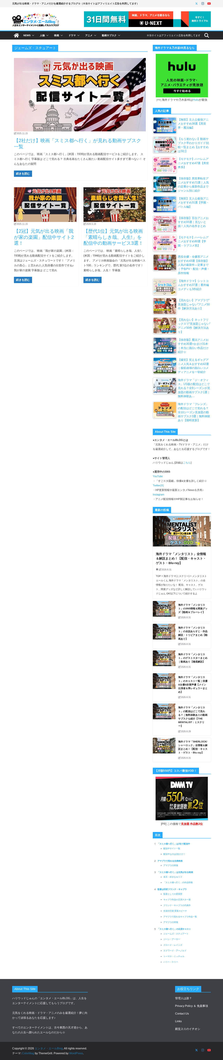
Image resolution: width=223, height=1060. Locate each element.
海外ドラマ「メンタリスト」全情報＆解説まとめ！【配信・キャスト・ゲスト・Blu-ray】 (181, 558)
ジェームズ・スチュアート (176, 933)
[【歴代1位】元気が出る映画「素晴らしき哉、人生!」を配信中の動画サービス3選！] (114, 204)
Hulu (196, 99)
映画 (56, 35)
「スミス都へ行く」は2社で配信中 (173, 844)
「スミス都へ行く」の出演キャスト (174, 929)
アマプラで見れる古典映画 (170, 861)
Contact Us (182, 1013)
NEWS (26, 35)
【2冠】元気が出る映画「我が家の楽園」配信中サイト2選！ (44, 237)
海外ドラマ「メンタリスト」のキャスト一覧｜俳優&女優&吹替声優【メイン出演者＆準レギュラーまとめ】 (192, 684)
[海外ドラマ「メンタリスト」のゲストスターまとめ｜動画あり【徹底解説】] (164, 660)
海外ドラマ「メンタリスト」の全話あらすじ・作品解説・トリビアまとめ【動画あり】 (192, 633)
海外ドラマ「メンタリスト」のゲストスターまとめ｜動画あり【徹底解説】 (192, 658)
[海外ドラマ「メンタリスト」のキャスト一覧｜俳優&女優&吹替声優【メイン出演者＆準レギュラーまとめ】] (164, 687)
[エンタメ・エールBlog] (16, 35)
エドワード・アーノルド (174, 950)
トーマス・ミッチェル (173, 956)
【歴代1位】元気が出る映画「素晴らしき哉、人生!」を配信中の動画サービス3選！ (113, 237)
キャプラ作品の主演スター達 (177, 899)
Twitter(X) (158, 485)
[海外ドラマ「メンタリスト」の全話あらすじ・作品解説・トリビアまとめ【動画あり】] (164, 636)
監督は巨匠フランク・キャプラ (172, 889)
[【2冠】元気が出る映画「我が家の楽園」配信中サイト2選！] (45, 204)
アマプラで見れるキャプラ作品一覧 (180, 916)
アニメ (89, 35)
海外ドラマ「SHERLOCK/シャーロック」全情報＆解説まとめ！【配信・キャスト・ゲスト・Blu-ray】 (192, 747)
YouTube (158, 476)
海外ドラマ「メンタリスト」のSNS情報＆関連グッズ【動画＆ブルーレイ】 (192, 608)
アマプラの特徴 (170, 865)
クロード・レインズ (172, 945)
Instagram (158, 494)
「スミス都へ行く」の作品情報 (178, 882)
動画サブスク (109, 35)
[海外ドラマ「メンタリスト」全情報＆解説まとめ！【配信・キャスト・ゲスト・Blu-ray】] (182, 531)
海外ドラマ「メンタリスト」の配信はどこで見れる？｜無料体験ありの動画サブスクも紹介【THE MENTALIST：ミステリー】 (192, 716)
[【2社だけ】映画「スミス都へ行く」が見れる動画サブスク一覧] (80, 94)
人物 (42, 35)
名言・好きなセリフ (172, 877)
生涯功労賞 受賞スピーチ (175, 911)
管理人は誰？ (183, 998)
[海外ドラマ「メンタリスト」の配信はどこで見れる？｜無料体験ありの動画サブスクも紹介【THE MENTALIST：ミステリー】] (164, 719)
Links (178, 1021)
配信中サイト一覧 (171, 848)
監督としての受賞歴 (172, 894)
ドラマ (72, 35)
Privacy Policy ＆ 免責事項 (191, 1005)
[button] (32, 35)
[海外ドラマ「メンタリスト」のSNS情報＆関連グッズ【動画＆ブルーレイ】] (164, 611)
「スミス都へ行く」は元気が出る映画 (175, 872)
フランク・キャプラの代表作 (177, 905)
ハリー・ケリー (170, 962)
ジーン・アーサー (171, 939)
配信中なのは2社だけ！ (174, 854)
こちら (187, 462)
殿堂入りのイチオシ (187, 1028)
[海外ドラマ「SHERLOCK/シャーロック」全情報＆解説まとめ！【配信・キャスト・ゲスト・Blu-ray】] (164, 750)
